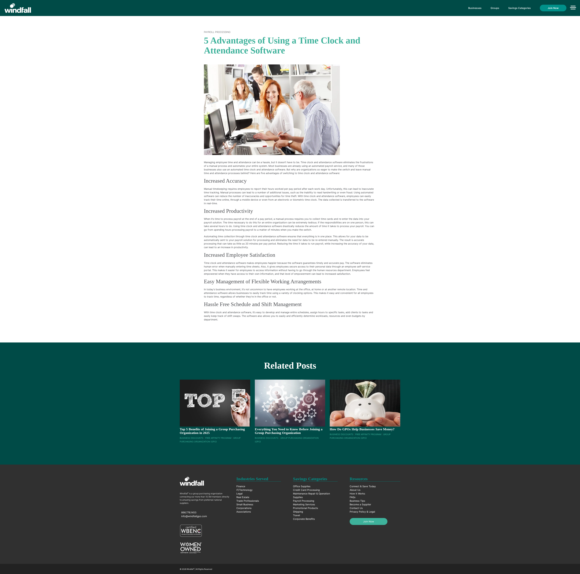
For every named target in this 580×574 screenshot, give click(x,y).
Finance (240, 486)
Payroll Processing (217, 32)
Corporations (243, 508)
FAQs (352, 497)
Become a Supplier (360, 504)
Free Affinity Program (218, 438)
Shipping (298, 511)
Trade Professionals (247, 500)
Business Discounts (191, 438)
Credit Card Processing (306, 489)
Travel (296, 515)
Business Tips (357, 500)
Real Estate (242, 497)
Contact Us (356, 508)
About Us (355, 489)
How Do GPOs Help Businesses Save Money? (362, 429)
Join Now (553, 8)
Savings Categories (519, 8)
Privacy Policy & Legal (362, 511)
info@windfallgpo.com (194, 516)
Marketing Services (304, 504)
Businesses (475, 8)
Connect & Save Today (363, 486)
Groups (495, 8)
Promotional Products (305, 508)
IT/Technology (244, 489)
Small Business (244, 504)
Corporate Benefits (304, 518)
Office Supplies (301, 486)
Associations (243, 511)
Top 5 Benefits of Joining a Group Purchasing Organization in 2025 (212, 431)
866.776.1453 (188, 512)
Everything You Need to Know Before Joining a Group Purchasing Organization (288, 431)
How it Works (357, 493)
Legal (239, 493)
